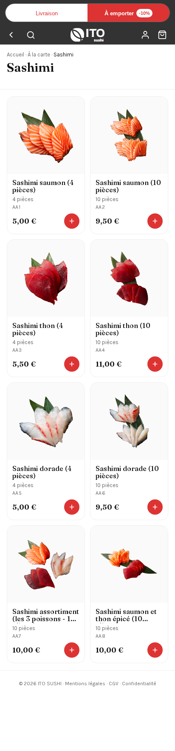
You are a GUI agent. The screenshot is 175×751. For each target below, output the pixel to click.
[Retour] (11, 34)
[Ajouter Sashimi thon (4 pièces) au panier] (71, 364)
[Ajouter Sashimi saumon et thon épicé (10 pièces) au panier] (155, 650)
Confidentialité (139, 684)
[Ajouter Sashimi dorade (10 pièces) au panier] (155, 507)
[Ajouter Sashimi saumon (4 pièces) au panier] (71, 221)
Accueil (15, 54)
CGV (114, 684)
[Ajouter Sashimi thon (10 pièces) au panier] (155, 364)
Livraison (47, 13)
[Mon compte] (145, 34)
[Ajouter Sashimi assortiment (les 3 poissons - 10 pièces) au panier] (71, 650)
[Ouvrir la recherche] (30, 34)
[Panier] (162, 34)
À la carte (39, 54)
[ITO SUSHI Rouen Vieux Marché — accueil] (87, 34)
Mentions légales (85, 684)
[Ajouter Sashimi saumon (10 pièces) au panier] (155, 221)
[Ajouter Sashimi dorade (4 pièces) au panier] (71, 507)
